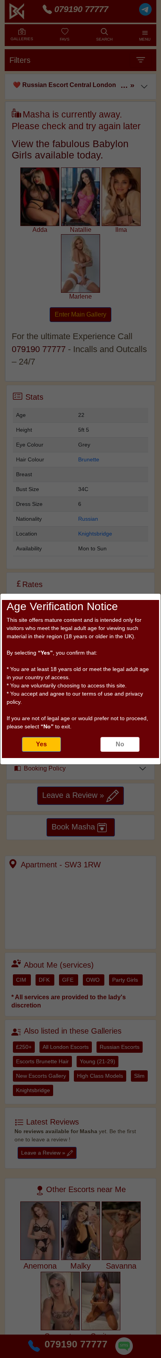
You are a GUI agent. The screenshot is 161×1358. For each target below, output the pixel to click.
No (120, 744)
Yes (41, 744)
